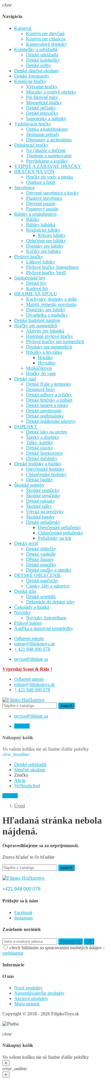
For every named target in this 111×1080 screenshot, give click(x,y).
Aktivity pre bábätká (45, 330)
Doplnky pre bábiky (45, 245)
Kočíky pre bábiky (43, 251)
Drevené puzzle (40, 203)
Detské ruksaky (40, 500)
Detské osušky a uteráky (49, 569)
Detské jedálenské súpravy (51, 421)
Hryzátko (46, 362)
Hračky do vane (41, 373)
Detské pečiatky (41, 107)
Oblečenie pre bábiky (46, 240)
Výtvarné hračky (41, 86)
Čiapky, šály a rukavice (48, 585)
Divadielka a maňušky (47, 315)
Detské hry (36, 283)
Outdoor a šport (40, 182)
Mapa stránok (27, 1003)
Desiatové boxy (40, 389)
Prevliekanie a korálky (47, 160)
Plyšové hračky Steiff (46, 272)
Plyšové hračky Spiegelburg (52, 267)
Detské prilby (38, 65)
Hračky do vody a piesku (49, 176)
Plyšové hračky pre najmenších (55, 341)
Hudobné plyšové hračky (49, 336)
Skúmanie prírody (42, 134)
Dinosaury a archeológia (49, 139)
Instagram (23, 917)
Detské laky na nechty (46, 431)
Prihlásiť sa (70, 941)
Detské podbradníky (45, 415)
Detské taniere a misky (47, 405)
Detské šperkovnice (44, 453)
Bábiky (33, 219)
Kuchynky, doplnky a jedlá (51, 299)
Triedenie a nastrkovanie (49, 155)
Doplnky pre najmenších (49, 346)
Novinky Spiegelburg (46, 617)
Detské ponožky (41, 564)
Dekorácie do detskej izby (50, 601)
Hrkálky (45, 357)
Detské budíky (39, 479)
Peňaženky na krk (54, 538)
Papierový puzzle (42, 208)
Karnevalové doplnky (46, 44)
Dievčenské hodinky (45, 469)
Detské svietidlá (41, 596)
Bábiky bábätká (40, 224)
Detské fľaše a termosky (48, 384)
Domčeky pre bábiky (45, 309)
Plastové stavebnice (44, 198)
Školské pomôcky (42, 490)
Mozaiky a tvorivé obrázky (51, 91)
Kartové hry (37, 288)
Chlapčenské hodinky (46, 474)
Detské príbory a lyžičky (49, 394)
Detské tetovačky (42, 113)
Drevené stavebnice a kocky (52, 192)
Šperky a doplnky (42, 437)
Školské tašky (39, 506)
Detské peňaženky (43, 522)
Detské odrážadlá (42, 54)
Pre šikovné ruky (42, 97)
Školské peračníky (43, 495)
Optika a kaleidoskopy (47, 129)
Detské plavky (39, 447)
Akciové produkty (31, 998)
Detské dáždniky (41, 458)
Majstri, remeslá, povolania (51, 304)
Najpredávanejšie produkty (39, 993)
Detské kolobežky (43, 60)
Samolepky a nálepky (46, 118)
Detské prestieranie (44, 410)
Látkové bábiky (40, 261)
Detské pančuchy (42, 580)
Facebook (23, 912)
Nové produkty (28, 987)
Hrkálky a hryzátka (44, 352)
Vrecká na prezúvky (45, 511)
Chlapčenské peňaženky (60, 532)
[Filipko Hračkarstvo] (23, 699)
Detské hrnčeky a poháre (49, 399)
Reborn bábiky (52, 235)
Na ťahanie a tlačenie (46, 150)
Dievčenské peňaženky (59, 527)
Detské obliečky (41, 548)
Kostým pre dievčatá (45, 33)
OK (89, 941)
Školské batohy (40, 516)
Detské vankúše (41, 554)
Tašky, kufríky (39, 442)
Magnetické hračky (44, 102)
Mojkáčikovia (39, 368)
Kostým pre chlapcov (46, 38)
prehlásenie (12, 952)
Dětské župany (40, 559)
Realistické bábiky (43, 230)
